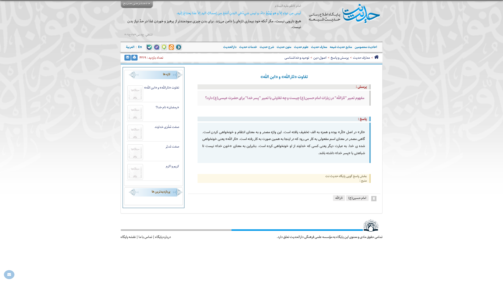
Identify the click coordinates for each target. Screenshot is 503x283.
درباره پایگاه (163, 237)
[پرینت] (134, 58)
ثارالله (339, 197)
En (140, 47)
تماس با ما (145, 237)
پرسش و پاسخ (340, 57)
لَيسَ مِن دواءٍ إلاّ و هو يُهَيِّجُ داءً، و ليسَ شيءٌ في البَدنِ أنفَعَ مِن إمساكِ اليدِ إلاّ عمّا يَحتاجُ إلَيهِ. (238, 13)
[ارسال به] (127, 58)
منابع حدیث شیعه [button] (341, 47)
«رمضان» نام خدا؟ (167, 107)
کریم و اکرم (172, 166)
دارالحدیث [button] (230, 47)
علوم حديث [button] (301, 47)
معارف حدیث (361, 57)
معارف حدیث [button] (319, 47)
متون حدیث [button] (284, 47)
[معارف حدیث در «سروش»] (178, 47)
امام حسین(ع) (357, 197)
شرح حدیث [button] (267, 47)
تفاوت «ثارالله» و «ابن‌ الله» (161, 87)
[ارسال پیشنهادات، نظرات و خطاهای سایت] (9, 274)
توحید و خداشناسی (297, 57)
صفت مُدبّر (172, 146)
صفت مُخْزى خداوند (167, 126)
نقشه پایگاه (128, 237)
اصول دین (319, 57)
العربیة (130, 47)
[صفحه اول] (376, 57)
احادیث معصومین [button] (366, 47)
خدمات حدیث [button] (248, 47)
